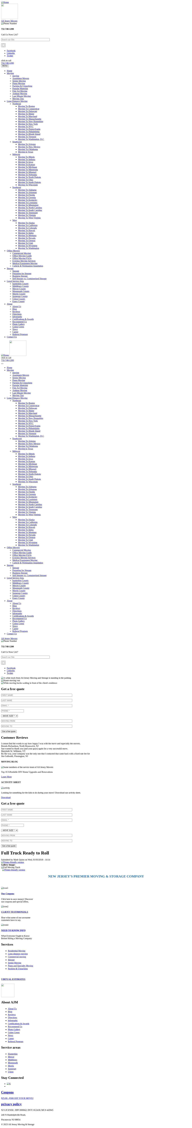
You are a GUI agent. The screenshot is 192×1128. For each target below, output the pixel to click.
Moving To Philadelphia (28, 131)
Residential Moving (16, 951)
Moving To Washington (28, 248)
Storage (10, 268)
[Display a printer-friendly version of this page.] (12, 862)
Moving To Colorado (27, 228)
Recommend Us (19, 321)
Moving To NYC (25, 126)
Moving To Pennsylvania (29, 129)
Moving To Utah (25, 243)
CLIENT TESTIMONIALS (14, 912)
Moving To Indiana (26, 159)
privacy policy (11, 1104)
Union (10, 1072)
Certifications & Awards (23, 319)
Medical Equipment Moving (24, 263)
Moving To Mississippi (28, 205)
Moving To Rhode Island (29, 134)
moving (15, 76)
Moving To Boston (26, 106)
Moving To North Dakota (29, 177)
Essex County (18, 301)
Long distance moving (18, 954)
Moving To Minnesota (28, 169)
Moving (10, 73)
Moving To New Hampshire (30, 121)
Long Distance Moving (17, 101)
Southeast (16, 187)
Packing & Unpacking (22, 86)
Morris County (18, 294)
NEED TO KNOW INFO (13, 930)
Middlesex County (20, 286)
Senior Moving (19, 81)
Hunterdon (12, 1054)
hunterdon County (20, 283)
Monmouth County (20, 291)
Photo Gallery (18, 324)
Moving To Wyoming (27, 245)
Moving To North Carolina (30, 207)
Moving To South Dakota (29, 182)
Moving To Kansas (26, 164)
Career (15, 332)
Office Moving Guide (22, 256)
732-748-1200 (7, 63)
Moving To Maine (26, 114)
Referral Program (20, 334)
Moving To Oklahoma (28, 149)
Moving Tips (18, 98)
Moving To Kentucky (27, 200)
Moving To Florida (26, 195)
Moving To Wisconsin (28, 185)
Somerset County (20, 296)
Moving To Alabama (27, 190)
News (15, 329)
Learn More (6, 777)
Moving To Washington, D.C (31, 139)
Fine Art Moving (19, 91)
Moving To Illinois (26, 157)
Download (6, 797)
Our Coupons (7, 893)
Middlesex (12, 1060)
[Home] (5, 2)
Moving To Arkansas (27, 192)
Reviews (16, 311)
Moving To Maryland (27, 116)
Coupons (7, 1092)
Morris (11, 1066)
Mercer (11, 1057)
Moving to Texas (25, 152)
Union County (18, 299)
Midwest (16, 154)
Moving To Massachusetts (29, 119)
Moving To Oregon (26, 240)
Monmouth (13, 1063)
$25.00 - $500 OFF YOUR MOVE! (17, 1098)
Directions (17, 314)
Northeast (16, 104)
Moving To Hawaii (26, 230)
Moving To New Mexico (29, 147)
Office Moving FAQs (21, 258)
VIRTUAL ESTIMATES (13, 979)
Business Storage (20, 276)
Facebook (11, 50)
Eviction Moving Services (23, 261)
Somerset (12, 1069)
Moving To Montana (27, 235)
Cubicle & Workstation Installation (27, 266)
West (14, 220)
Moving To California (27, 225)
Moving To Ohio (25, 180)
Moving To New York (28, 124)
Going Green (18, 327)
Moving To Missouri (27, 172)
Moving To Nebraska (27, 174)
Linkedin (11, 53)
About (9, 304)
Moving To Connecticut (28, 109)
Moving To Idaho (26, 233)
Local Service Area (15, 281)
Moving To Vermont (27, 136)
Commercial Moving (21, 253)
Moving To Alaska (26, 223)
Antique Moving (19, 93)
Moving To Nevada (26, 238)
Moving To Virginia (27, 215)
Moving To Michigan (27, 167)
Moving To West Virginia (29, 218)
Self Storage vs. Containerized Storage (29, 278)
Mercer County (19, 289)
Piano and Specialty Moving (20, 966)
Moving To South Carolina (30, 210)
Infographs (17, 316)
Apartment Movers (20, 78)
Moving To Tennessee (28, 212)
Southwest (17, 142)
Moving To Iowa (25, 162)
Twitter (10, 55)
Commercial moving (17, 957)
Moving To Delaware (27, 111)
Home (9, 71)
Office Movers (13, 251)
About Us (16, 306)
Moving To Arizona (27, 144)
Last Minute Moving (21, 96)
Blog (14, 309)
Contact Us (12, 337)
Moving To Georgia (27, 197)
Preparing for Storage (21, 273)
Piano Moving (18, 83)
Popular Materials (20, 88)
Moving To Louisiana (27, 202)
